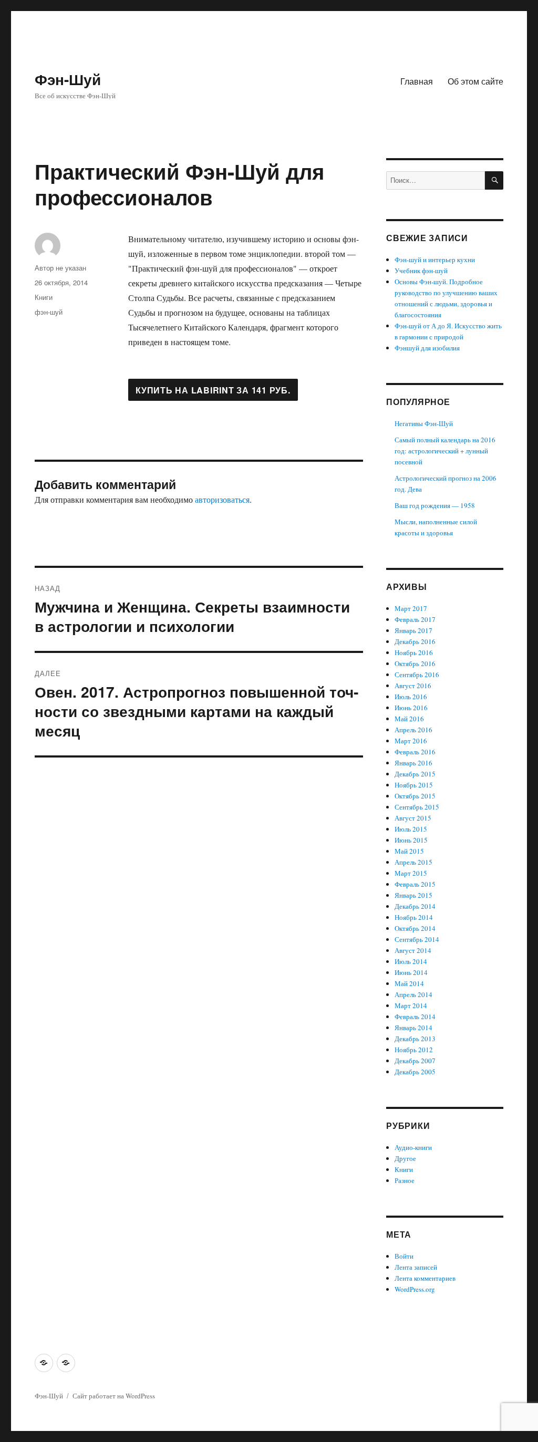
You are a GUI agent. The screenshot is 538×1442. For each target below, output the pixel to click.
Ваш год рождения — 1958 (435, 505)
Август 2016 (413, 685)
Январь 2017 (413, 630)
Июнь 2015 (411, 840)
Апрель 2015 (413, 862)
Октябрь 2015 (415, 796)
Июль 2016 (411, 696)
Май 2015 (409, 851)
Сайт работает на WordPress (114, 1395)
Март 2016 (411, 740)
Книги (44, 297)
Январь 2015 (413, 895)
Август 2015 (413, 818)
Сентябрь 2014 (417, 939)
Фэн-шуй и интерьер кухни (435, 259)
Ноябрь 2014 (414, 917)
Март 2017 (411, 608)
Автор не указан (60, 268)
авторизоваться (222, 499)
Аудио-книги (413, 1147)
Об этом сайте (475, 81)
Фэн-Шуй (68, 79)
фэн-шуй (49, 312)
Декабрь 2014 (415, 906)
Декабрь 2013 (415, 1038)
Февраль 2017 (415, 619)
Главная (416, 81)
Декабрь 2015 (415, 774)
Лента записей (416, 1267)
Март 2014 (411, 1005)
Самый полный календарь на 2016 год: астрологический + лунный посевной (445, 450)
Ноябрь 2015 (414, 785)
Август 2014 (413, 950)
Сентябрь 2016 (417, 674)
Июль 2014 (411, 961)
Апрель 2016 (413, 729)
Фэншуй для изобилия (427, 347)
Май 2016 (409, 718)
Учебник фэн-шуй (421, 270)
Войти (404, 1256)
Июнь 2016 (411, 707)
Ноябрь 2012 (414, 1049)
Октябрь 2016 (415, 663)
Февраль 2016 (415, 751)
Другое (405, 1158)
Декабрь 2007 (415, 1060)
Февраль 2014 (415, 1016)
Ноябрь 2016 (414, 652)
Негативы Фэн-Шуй (424, 423)
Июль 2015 (411, 829)
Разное (405, 1180)
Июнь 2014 (411, 972)
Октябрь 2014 (415, 928)
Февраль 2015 (415, 884)
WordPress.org (415, 1289)
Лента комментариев (425, 1278)
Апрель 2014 (413, 994)
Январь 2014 (413, 1027)
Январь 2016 (413, 762)
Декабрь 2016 (415, 641)
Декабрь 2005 (415, 1071)
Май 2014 (409, 983)
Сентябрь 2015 (417, 807)
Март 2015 (411, 873)
